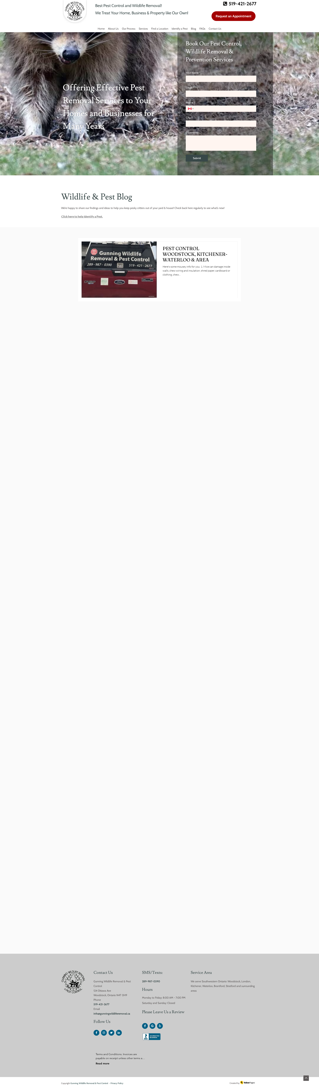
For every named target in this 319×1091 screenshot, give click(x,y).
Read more (102, 1063)
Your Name (193, 72)
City (189, 117)
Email (190, 87)
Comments (192, 132)
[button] (159, 29)
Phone (190, 102)
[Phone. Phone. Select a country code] (191, 108)
